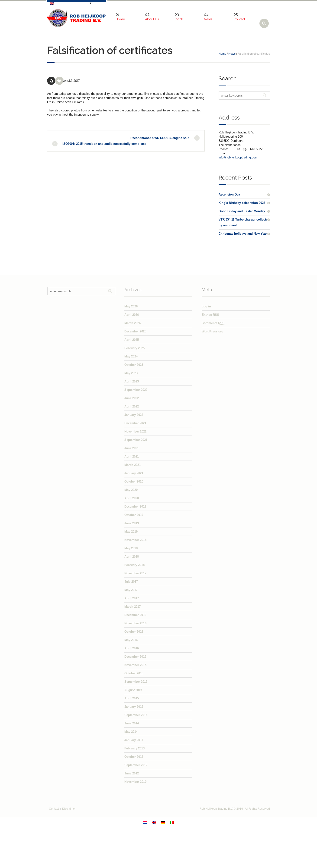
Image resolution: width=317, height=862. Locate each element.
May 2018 (131, 548)
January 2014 (133, 740)
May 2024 (131, 356)
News (232, 53)
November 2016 (135, 623)
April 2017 (131, 598)
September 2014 (135, 715)
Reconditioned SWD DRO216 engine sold (159, 138)
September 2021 (135, 440)
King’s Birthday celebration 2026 (242, 203)
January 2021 (133, 473)
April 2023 (131, 381)
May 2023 (131, 373)
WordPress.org (212, 331)
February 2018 (134, 565)
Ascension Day (229, 194)
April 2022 (131, 406)
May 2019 (131, 531)
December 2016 (135, 615)
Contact (54, 808)
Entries (210, 314)
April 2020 (131, 498)
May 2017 (131, 590)
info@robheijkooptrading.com (238, 157)
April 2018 (131, 556)
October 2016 (133, 631)
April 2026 (131, 314)
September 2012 (135, 765)
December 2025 (135, 331)
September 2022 (135, 390)
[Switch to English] (154, 822)
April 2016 (131, 648)
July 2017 (131, 581)
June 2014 (131, 723)
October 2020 (133, 481)
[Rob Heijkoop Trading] (76, 18)
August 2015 (133, 690)
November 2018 (135, 540)
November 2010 (135, 781)
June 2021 (131, 448)
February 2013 (134, 748)
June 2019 (131, 523)
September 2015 (135, 681)
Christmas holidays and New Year (243, 233)
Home (222, 53)
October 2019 (133, 515)
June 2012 (131, 773)
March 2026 (132, 323)
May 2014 (131, 731)
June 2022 (131, 398)
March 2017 (132, 606)
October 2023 (133, 364)
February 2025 (134, 348)
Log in (206, 306)
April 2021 (131, 456)
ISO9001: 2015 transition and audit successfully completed (104, 143)
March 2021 (132, 465)
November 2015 (135, 665)
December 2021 (135, 423)
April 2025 (131, 339)
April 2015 (131, 698)
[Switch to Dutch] (145, 822)
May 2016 (131, 640)
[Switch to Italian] (171, 822)
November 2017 (135, 573)
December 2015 (135, 656)
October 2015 (133, 673)
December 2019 (135, 506)
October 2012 (133, 756)
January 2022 (133, 415)
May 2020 (131, 490)
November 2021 (135, 431)
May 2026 (131, 306)
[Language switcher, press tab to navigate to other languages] (70, 3)
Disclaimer (69, 808)
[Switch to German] (162, 822)
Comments (213, 323)
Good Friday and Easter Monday (242, 211)
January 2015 (133, 706)
